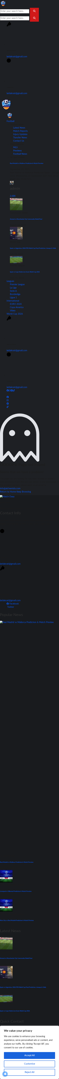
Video (12, 311)
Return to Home (8, 492)
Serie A (13, 291)
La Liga (13, 288)
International (13, 301)
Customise (29, 1064)
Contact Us (18, 141)
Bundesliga (15, 294)
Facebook (14, 604)
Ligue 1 (13, 298)
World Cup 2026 (15, 314)
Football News (20, 154)
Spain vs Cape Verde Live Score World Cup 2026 (25, 272)
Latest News (19, 128)
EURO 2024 (16, 304)
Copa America (16, 307)
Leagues (10, 281)
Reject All (29, 1072)
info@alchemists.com (10, 488)
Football (10, 121)
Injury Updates (20, 134)
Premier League (17, 284)
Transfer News (20, 138)
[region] (29, 1052)
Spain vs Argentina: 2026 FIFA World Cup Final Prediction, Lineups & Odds (33, 248)
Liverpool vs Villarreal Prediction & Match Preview (15, 891)
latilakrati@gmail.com (17, 57)
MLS (15, 147)
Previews (17, 151)
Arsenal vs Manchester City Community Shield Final (26, 219)
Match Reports (20, 131)
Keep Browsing (24, 492)
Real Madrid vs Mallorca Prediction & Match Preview (26, 163)
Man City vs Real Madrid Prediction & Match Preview (17, 920)
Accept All (29, 1055)
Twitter (10, 607)
